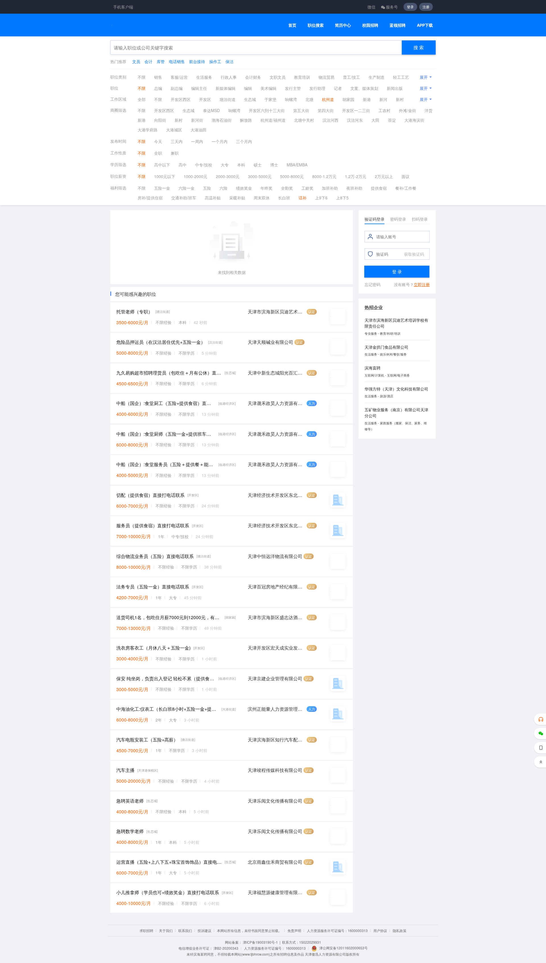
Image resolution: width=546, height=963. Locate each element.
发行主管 (293, 88)
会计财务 (253, 77)
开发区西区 (181, 99)
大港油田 (198, 130)
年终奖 (266, 188)
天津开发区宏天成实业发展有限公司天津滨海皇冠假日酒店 (276, 647)
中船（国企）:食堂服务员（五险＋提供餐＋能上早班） (166, 464)
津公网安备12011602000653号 (343, 947)
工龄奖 (307, 188)
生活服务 (204, 77)
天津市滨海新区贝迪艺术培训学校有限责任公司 (276, 311)
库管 (161, 61)
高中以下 (162, 165)
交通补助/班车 (183, 198)
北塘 (309, 99)
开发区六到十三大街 (267, 110)
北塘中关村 (304, 120)
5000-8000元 (292, 176)
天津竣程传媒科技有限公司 (275, 770)
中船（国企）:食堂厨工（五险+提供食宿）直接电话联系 (166, 403)
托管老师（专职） (134, 311)
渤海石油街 (221, 120)
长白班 (284, 198)
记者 (338, 88)
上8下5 (342, 198)
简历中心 (343, 25)
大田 (375, 120)
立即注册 (422, 284)
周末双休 (262, 198)
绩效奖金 (244, 188)
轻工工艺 (401, 77)
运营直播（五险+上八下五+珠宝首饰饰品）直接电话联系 (169, 862)
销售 (158, 77)
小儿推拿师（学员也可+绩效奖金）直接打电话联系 (167, 892)
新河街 (197, 120)
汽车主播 (125, 770)
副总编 (177, 88)
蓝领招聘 (398, 25)
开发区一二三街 (356, 110)
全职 (158, 153)
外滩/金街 (407, 110)
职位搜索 (316, 25)
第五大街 (301, 110)
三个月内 (244, 141)
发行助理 (317, 88)
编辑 (248, 88)
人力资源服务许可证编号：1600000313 (337, 930)
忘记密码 (372, 284)
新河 (383, 99)
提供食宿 (379, 188)
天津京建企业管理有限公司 (275, 678)
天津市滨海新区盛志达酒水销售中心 (276, 617)
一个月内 (220, 141)
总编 (158, 88)
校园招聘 (370, 25)
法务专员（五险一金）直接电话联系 (152, 586)
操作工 (215, 61)
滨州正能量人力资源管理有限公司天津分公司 (276, 709)
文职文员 (278, 77)
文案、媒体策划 (364, 88)
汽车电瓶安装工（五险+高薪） (147, 739)
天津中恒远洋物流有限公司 (275, 556)
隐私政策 (399, 930)
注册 (426, 6)
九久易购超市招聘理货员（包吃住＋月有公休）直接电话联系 (169, 372)
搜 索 (418, 47)
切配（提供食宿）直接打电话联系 (150, 495)
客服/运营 (179, 77)
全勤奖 (287, 188)
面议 (406, 176)
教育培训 (302, 77)
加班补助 (330, 188)
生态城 (250, 99)
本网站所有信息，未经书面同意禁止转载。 (249, 930)
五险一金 (162, 188)
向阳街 (160, 120)
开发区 (205, 99)
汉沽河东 (355, 120)
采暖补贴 (237, 198)
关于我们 (166, 930)
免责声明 (294, 930)
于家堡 (270, 99)
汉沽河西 (330, 120)
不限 (142, 77)
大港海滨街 (414, 120)
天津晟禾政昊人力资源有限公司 (276, 403)
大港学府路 (148, 130)
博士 (274, 165)
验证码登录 (374, 219)
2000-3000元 (227, 176)
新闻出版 (395, 88)
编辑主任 (199, 88)
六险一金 (187, 188)
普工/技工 (351, 77)
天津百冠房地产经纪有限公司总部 (276, 586)
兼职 (175, 153)
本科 (241, 165)
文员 (136, 61)
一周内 (197, 141)
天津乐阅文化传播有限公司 (275, 800)
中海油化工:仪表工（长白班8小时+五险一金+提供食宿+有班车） (167, 709)
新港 (367, 99)
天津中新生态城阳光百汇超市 (276, 372)
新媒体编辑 (225, 88)
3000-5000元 (260, 176)
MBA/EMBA (297, 165)
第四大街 (326, 110)
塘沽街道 (227, 99)
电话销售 (177, 61)
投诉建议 (204, 930)
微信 (371, 7)
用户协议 (380, 930)
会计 (148, 61)
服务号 (392, 7)
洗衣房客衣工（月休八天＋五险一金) (153, 647)
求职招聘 (146, 930)
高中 (183, 165)
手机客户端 (123, 7)
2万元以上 (384, 176)
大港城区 (174, 130)
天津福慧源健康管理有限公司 (276, 892)
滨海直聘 (372, 368)
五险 (207, 188)
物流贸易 (326, 77)
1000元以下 (164, 176)
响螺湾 (291, 99)
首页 (292, 25)
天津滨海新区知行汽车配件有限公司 (276, 739)
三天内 (177, 141)
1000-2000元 (195, 176)
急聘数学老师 (130, 831)
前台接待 (197, 61)
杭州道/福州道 (273, 120)
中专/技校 (203, 165)
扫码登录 (420, 219)
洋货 (429, 110)
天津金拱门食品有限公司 (386, 347)
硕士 (258, 165)
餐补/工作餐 (405, 188)
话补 (303, 198)
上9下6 (321, 198)
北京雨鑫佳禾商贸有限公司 (275, 862)
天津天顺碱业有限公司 (270, 342)
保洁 (229, 61)
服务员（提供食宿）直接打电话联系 (152, 525)
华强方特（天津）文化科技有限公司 (396, 389)
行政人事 (229, 77)
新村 (400, 99)
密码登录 (398, 219)
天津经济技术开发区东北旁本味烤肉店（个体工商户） (276, 495)
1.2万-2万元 (355, 176)
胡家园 (348, 99)
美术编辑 (268, 88)
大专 (225, 165)
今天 (158, 141)
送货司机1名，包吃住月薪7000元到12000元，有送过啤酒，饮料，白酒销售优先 (169, 617)
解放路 (246, 120)
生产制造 (376, 77)
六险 (224, 188)
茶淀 (392, 120)
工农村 (384, 110)
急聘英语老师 (130, 800)
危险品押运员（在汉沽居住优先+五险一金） (160, 342)
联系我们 (185, 930)
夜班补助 (354, 188)
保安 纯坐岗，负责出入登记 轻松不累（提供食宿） (166, 678)
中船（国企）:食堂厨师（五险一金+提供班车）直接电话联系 (166, 434)
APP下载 (425, 25)
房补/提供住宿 (150, 198)
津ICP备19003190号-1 (260, 942)
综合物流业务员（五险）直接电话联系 (155, 556)
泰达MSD (211, 110)
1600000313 (296, 948)
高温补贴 (213, 198)
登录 (410, 6)
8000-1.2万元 (324, 176)
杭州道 (328, 99)
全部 (142, 99)
